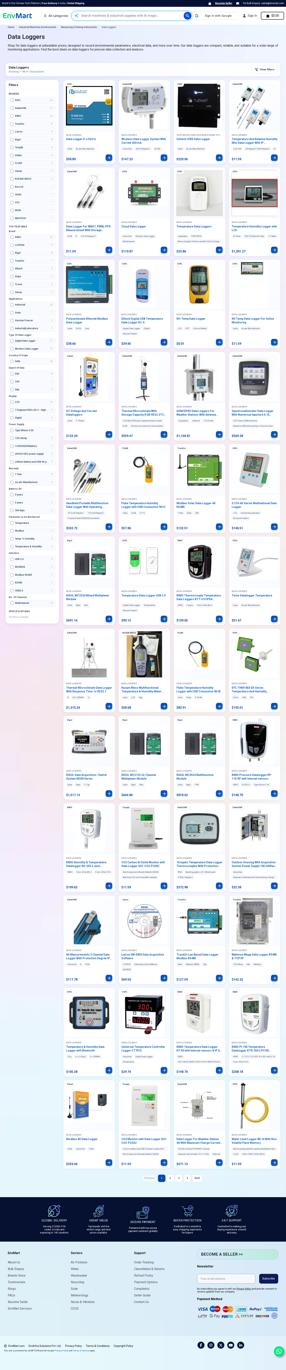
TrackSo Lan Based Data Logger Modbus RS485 (197, 956)
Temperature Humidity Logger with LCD (254, 228)
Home (11, 27)
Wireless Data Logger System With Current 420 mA (143, 141)
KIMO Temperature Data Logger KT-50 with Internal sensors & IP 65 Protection (198, 1049)
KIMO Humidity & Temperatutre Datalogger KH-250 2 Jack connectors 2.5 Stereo (86, 864)
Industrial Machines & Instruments (37, 27)
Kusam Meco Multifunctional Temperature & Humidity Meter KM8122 (141, 690)
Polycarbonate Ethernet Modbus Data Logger (87, 320)
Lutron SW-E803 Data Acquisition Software (142, 956)
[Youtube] (230, 1345)
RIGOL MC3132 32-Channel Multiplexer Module (138, 776)
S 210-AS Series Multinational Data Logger (254, 505)
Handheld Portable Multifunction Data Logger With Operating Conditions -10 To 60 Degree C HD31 (87, 505)
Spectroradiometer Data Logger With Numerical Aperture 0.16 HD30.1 (253, 413)
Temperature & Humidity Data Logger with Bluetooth (85, 1048)
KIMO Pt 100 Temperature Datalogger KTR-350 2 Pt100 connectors (250, 1049)
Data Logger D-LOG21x (81, 139)
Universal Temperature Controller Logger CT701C (143, 1048)
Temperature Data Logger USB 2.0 (143, 595)
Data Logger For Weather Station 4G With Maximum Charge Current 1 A (199, 1141)
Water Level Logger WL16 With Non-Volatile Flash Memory (255, 1141)
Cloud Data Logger (133, 226)
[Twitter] (220, 1345)
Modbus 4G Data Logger (82, 1139)
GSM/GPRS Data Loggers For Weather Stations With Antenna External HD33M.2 (196, 413)
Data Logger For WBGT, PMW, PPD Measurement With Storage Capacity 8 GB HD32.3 (88, 228)
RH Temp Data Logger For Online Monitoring (253, 320)
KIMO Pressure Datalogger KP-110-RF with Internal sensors (252, 776)
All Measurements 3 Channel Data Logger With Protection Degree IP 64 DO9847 (88, 956)
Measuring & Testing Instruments (79, 27)
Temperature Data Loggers (194, 226)
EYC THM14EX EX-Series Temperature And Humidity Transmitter (249, 690)
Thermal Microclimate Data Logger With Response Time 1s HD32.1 (89, 689)
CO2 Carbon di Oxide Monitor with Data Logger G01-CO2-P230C (143, 864)
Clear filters (264, 69)
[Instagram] (210, 1345)
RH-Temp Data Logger (190, 318)
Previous (149, 1178)
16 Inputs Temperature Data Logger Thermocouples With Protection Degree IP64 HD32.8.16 (199, 864)
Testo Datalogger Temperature (252, 595)
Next (197, 1178)
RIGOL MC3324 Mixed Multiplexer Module (87, 597)
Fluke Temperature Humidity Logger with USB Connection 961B (198, 689)
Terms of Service (81, 1350)
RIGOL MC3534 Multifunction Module (195, 776)
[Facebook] (200, 1345)
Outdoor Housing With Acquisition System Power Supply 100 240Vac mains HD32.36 (254, 864)
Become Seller (223, 3)
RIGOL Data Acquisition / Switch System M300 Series (86, 776)
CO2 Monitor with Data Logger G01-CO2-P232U (144, 1141)
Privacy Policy (244, 1288)
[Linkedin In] (240, 1345)
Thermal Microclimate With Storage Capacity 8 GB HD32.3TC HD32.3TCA (142, 413)
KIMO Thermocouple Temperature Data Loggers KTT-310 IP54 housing (198, 597)
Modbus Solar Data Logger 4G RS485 (196, 505)
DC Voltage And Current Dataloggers (81, 412)
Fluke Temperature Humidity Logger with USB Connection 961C (143, 505)
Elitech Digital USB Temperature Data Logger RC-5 (142, 320)
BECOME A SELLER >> (222, 1254)
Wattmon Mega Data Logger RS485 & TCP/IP (254, 956)
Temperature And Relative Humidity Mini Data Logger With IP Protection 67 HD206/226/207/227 (254, 141)
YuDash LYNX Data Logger (193, 139)
